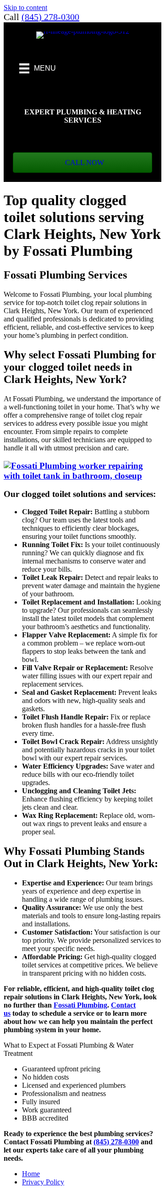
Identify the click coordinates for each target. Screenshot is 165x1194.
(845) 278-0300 (50, 17)
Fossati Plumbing (80, 1005)
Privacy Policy (43, 1182)
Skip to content (25, 7)
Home (31, 1174)
